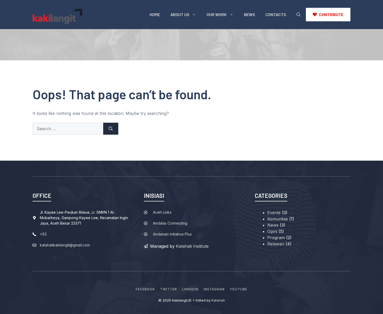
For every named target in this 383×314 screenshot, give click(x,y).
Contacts (275, 14)
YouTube (238, 289)
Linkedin (190, 289)
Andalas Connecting (170, 223)
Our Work (217, 14)
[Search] (110, 129)
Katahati (218, 300)
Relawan (275, 243)
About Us (179, 14)
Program (276, 237)
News (249, 14)
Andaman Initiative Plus (172, 234)
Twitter (168, 289)
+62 (43, 234)
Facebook (145, 289)
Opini (272, 231)
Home (155, 14)
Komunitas (277, 218)
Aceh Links (162, 212)
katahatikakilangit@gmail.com (65, 245)
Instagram (214, 289)
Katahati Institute (192, 246)
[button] (298, 14)
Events (274, 212)
